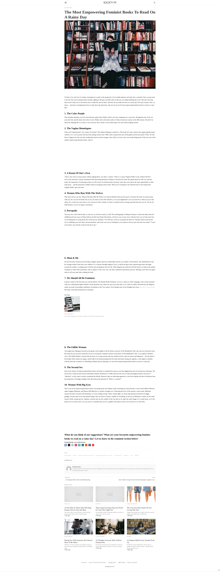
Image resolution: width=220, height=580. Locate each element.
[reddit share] (86, 445)
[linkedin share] (79, 445)
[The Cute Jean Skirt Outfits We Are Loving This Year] (141, 494)
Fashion (98, 503)
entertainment (118, 455)
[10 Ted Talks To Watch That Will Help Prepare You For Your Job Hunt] (78, 494)
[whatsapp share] (83, 445)
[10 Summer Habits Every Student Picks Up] (141, 526)
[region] (110, 157)
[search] (155, 3)
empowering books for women (104, 455)
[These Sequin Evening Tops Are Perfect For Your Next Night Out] (110, 494)
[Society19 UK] (110, 2)
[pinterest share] (76, 445)
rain (131, 455)
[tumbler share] (90, 445)
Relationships (68, 536)
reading (136, 455)
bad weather (67, 455)
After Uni (67, 503)
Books (74, 455)
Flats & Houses (100, 536)
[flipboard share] (93, 445)
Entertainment (68, 7)
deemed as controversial (146, 287)
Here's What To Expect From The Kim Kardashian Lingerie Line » (137, 480)
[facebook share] (65, 445)
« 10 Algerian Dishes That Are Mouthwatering (77, 480)
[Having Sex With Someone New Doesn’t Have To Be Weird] (78, 526)
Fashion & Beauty (132, 503)
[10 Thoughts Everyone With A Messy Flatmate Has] (110, 526)
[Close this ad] (219, 570)
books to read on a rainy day (86, 455)
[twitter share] (69, 445)
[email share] (72, 445)
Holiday (129, 536)
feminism (125, 455)
